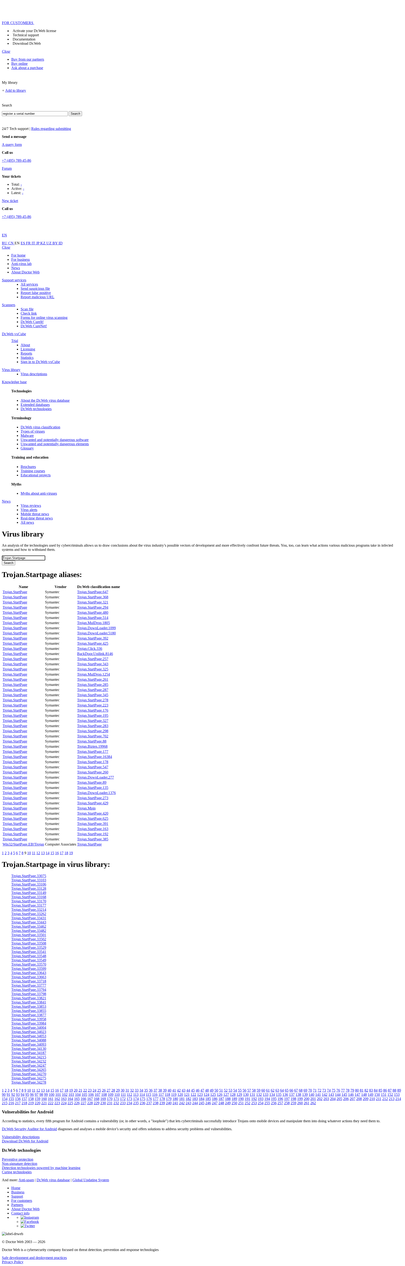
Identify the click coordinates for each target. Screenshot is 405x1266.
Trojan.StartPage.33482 (28, 931)
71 (315, 1090)
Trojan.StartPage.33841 (28, 1002)
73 (324, 1090)
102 (65, 1095)
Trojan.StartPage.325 (92, 669)
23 (90, 1090)
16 (57, 853)
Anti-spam (26, 1180)
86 (385, 1090)
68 (301, 1090)
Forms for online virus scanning (44, 318)
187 (221, 1099)
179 (169, 1099)
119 (173, 1095)
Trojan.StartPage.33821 (28, 998)
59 (258, 1090)
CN (11, 243)
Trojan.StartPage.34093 (28, 1044)
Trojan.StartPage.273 (92, 798)
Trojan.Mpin (86, 808)
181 (182, 1099)
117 (161, 1095)
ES (23, 243)
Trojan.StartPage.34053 (28, 1036)
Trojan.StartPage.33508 (28, 943)
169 (103, 1099)
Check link (29, 313)
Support (17, 1196)
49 (212, 1090)
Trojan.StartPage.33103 (28, 880)
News (15, 268)
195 (274, 1099)
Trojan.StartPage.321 (92, 602)
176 (149, 1099)
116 (155, 1095)
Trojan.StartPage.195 (92, 716)
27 (108, 1090)
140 (311, 1095)
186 (215, 1099)
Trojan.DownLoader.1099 (96, 628)
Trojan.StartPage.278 (92, 700)
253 (254, 1103)
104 (78, 1095)
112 (129, 1095)
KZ (43, 243)
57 (249, 1090)
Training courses (33, 471)
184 (201, 1099)
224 (64, 1103)
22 (85, 1090)
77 (343, 1090)
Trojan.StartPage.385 (92, 839)
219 (31, 1103)
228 (90, 1103)
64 (282, 1090)
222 (50, 1103)
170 (109, 1099)
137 (292, 1095)
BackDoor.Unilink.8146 (95, 654)
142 (324, 1095)
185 (208, 1099)
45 (193, 1090)
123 (200, 1095)
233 (123, 1103)
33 (137, 1090)
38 (160, 1090)
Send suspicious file (35, 289)
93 (18, 1095)
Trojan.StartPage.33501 (28, 935)
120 (180, 1095)
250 (234, 1103)
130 (246, 1095)
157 (24, 1099)
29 (118, 1090)
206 (346, 1099)
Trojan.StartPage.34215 (28, 1057)
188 (228, 1099)
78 (347, 1090)
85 (380, 1090)
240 (169, 1103)
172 (123, 1099)
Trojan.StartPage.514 (92, 618)
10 (29, 853)
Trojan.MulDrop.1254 (93, 674)
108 (104, 1095)
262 (313, 1103)
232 (116, 1103)
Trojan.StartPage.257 (92, 659)
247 (215, 1103)
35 (146, 1090)
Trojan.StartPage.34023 (28, 1032)
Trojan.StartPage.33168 (28, 897)
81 (362, 1090)
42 (179, 1090)
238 (155, 1103)
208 (359, 1099)
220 (37, 1103)
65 (287, 1090)
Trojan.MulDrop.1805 (93, 623)
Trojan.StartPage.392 (92, 638)
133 (265, 1095)
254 (260, 1103)
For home (18, 255)
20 (76, 1090)
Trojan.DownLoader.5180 (96, 633)
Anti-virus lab (21, 264)
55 (240, 1090)
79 (352, 1090)
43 (183, 1090)
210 (372, 1099)
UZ (49, 243)
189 (234, 1099)
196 (280, 1099)
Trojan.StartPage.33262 (28, 914)
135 (278, 1095)
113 (136, 1095)
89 (399, 1090)
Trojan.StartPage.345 (92, 695)
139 (305, 1095)
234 (129, 1103)
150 (377, 1095)
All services (29, 284)
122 (193, 1095)
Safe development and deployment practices (34, 1258)
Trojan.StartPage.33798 (28, 994)
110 (117, 1095)
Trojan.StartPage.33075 (28, 876)
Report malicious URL (37, 297)
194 (267, 1099)
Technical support (26, 35)
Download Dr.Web (27, 43)
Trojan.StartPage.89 (91, 782)
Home (15, 1188)
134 (272, 1095)
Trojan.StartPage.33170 (28, 901)
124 (206, 1095)
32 (132, 1090)
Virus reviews (31, 506)
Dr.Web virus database (53, 1180)
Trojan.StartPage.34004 (28, 1028)
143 (331, 1095)
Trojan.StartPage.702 (92, 736)
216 (11, 1103)
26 (104, 1090)
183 (195, 1099)
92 (13, 1095)
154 (5, 1099)
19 (71, 853)
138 (298, 1095)
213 (391, 1099)
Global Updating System (90, 1180)
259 (293, 1103)
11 (33, 853)
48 (207, 1090)
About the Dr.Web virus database (45, 400)
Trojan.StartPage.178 (92, 762)
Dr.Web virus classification (40, 427)
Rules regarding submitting (51, 129)
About (25, 345)
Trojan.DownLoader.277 (95, 777)
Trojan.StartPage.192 (92, 834)
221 (44, 1103)
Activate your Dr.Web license (34, 31)
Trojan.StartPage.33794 (28, 990)
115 (148, 1095)
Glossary (27, 448)
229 (96, 1103)
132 (259, 1095)
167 (90, 1099)
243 (188, 1103)
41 (174, 1090)
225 (70, 1103)
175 (142, 1099)
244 (195, 1103)
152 (390, 1095)
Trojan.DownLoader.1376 (96, 793)
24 (94, 1090)
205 (339, 1099)
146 (351, 1095)
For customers (21, 1201)
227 (83, 1103)
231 (109, 1103)
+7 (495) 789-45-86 (16, 160)
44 (188, 1090)
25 (99, 1090)
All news (27, 522)
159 (37, 1099)
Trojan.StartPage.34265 (28, 1070)
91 (8, 1095)
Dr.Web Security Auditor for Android (29, 1129)
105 (84, 1095)
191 (247, 1099)
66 (291, 1090)
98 (41, 1095)
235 (136, 1103)
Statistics (27, 358)
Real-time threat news (37, 518)
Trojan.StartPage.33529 (28, 948)
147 (357, 1095)
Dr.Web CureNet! (34, 326)
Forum (7, 168)
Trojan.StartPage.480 (92, 613)
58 (254, 1090)
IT (34, 243)
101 (58, 1095)
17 (62, 853)
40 (169, 1090)
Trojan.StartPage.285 (92, 685)
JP (38, 243)
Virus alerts (29, 510)
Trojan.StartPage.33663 (28, 977)
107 (97, 1095)
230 (103, 1103)
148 (364, 1095)
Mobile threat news (35, 514)
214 (398, 1099)
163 (64, 1099)
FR (29, 243)
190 (241, 1099)
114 (142, 1095)
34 (141, 1090)
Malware (27, 436)
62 (272, 1090)
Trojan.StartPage (15, 592)
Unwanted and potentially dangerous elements (55, 444)
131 (252, 1095)
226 (77, 1103)
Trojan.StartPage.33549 (28, 960)
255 (267, 1103)
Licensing (28, 349)
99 (46, 1095)
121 (187, 1095)
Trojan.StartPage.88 (91, 741)
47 (202, 1090)
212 (385, 1099)
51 (221, 1090)
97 (36, 1095)
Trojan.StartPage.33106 (28, 884)
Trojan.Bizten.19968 (92, 746)
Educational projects (36, 475)
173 (129, 1099)
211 (378, 1099)
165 (77, 1099)
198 (293, 1099)
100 (51, 1095)
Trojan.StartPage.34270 (28, 1074)
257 (280, 1103)
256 (274, 1103)
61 (268, 1090)
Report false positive (36, 293)
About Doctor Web (25, 272)
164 (70, 1099)
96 (32, 1095)
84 (376, 1090)
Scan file (27, 309)
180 (175, 1099)
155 (11, 1099)
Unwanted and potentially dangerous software (55, 440)
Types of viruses (33, 431)
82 (366, 1090)
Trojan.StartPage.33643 (28, 973)
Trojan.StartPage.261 (92, 679)
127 (226, 1095)
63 (277, 1090)
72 (319, 1090)
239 (162, 1103)
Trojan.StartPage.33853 (28, 1006)
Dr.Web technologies (36, 409)
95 (27, 1095)
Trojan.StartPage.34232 (28, 1061)
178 (162, 1099)
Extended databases (35, 405)
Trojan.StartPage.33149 (28, 893)
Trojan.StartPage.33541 (28, 952)
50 (216, 1090)
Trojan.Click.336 (89, 649)
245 (201, 1103)
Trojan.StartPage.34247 (28, 1065)
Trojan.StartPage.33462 (28, 926)
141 (318, 1095)
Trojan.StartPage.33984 (28, 1023)
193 (260, 1099)
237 (149, 1103)
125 (213, 1095)
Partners (17, 1205)
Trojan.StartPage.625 (92, 819)
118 (167, 1095)
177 (155, 1099)
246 (208, 1103)
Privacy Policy (12, 1262)
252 (247, 1103)
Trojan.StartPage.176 (92, 710)
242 (182, 1103)
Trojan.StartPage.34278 (28, 1082)
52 (226, 1090)
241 (175, 1103)
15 (52, 853)
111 (123, 1095)
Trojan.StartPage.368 (92, 597)
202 (319, 1099)
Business (17, 1192)
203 (326, 1099)
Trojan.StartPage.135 (92, 788)
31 (127, 1090)
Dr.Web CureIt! (32, 322)
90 (4, 1095)
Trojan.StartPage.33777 (28, 985)
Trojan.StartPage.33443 (28, 922)
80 (357, 1090)
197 (287, 1099)
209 (365, 1099)
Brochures (28, 467)
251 (241, 1103)
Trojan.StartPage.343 (92, 664)
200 (306, 1099)
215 (5, 1103)
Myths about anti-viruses (39, 493)
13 (43, 853)
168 (96, 1099)
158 (31, 1099)
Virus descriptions (34, 374)
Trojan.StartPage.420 (92, 813)
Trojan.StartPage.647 (92, 592)
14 (47, 853)
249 (228, 1103)
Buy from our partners (27, 59)
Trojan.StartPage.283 (92, 726)
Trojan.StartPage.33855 (28, 1011)
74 (329, 1090)
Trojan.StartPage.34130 (28, 1049)
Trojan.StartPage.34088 (28, 1040)
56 (244, 1090)
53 (230, 1090)
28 (113, 1090)
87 (390, 1090)
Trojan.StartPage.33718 (28, 981)
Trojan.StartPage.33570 (28, 964)
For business (20, 259)
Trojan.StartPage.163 (92, 829)
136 (285, 1095)
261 (306, 1103)
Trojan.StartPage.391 (92, 824)
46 (197, 1090)
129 (239, 1095)
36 (151, 1090)
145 (344, 1095)
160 (44, 1099)
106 (91, 1095)
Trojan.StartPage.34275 (28, 1078)
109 (110, 1095)
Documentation (24, 39)
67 (296, 1090)
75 (333, 1090)
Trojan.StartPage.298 (92, 731)
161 (50, 1099)
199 (300, 1099)
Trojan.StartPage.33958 (28, 1019)
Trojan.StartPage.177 (92, 752)
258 (287, 1103)
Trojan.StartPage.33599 (28, 969)
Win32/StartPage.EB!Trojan (23, 844)
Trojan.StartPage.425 (92, 643)
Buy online (19, 64)
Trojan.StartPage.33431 (28, 918)
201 (313, 1099)
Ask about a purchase (27, 68)
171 (116, 1099)
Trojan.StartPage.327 (92, 721)
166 (83, 1099)
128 (233, 1095)
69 (305, 1090)
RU (5, 243)
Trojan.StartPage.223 (92, 705)
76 (338, 1090)
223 (57, 1103)
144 (338, 1095)
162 (57, 1099)
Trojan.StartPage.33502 (28, 939)
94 (22, 1095)
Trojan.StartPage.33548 (28, 956)
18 (66, 853)
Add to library (15, 90)
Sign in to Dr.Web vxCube (40, 362)
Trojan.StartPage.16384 (94, 757)
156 (18, 1099)
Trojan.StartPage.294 (92, 607)
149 (370, 1095)
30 (122, 1090)
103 (71, 1095)
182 (188, 1099)
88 (394, 1090)
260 (300, 1103)
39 (165, 1090)
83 (371, 1090)
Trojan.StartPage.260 (92, 772)
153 (397, 1095)
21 (80, 1090)
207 (352, 1099)
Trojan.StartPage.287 (92, 690)
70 (310, 1090)
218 (24, 1103)
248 (221, 1103)
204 (333, 1099)
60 (263, 1090)
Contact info (20, 1213)
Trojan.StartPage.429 (92, 803)
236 (142, 1103)
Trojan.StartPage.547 (92, 767)
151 (383, 1095)
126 (219, 1095)
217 (18, 1103)
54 (235, 1090)
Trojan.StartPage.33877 (28, 1015)
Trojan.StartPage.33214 (28, 910)
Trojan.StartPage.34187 (28, 1053)
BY (55, 243)
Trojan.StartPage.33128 (28, 889)
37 (155, 1090)
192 (254, 1099)
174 (136, 1099)
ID (61, 243)
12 (38, 853)
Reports (26, 353)
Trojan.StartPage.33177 (28, 905)
